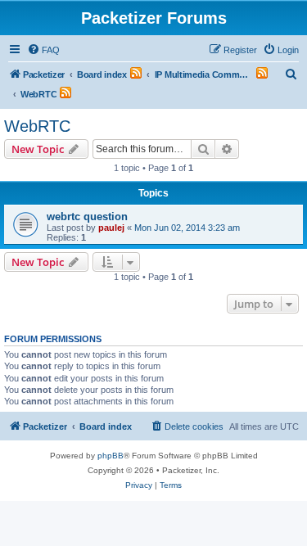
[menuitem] (43, 50)
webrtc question (87, 216)
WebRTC (37, 126)
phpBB (110, 455)
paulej (111, 227)
